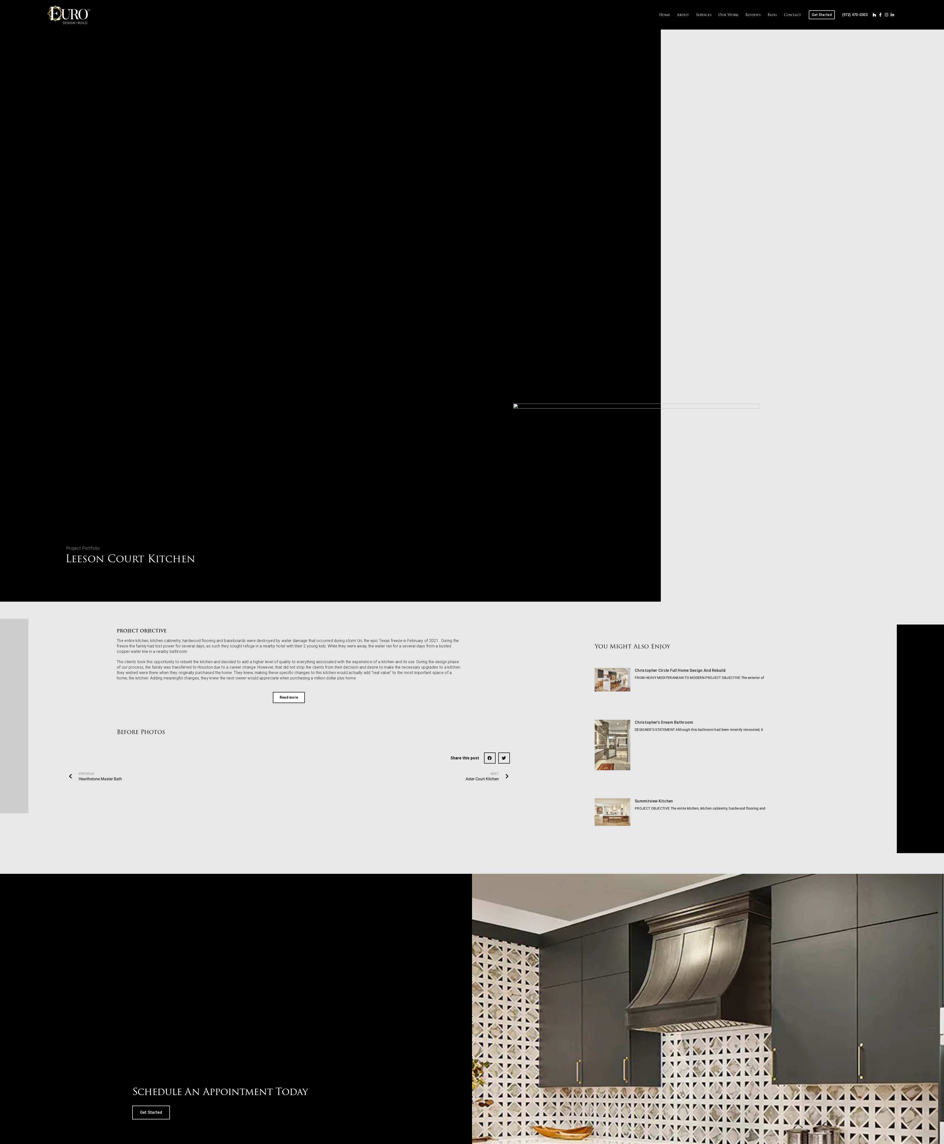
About (683, 14)
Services (703, 14)
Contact (792, 14)
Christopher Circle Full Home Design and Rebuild (680, 670)
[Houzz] (874, 15)
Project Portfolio (83, 548)
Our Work (728, 14)
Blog (772, 14)
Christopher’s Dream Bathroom (664, 722)
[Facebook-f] (880, 15)
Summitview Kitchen (654, 801)
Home (664, 14)
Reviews (753, 14)
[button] (490, 758)
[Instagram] (886, 15)
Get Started (151, 1112)
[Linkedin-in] (892, 15)
